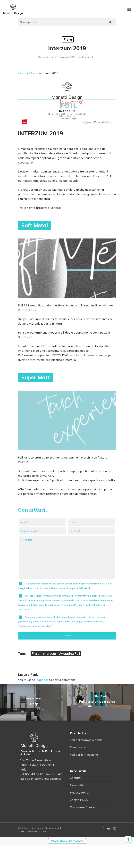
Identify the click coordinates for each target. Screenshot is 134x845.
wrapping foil (69, 653)
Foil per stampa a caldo (86, 740)
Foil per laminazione (84, 754)
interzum (49, 653)
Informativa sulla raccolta (67, 841)
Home (22, 73)
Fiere (68, 39)
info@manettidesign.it (46, 778)
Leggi (57, 604)
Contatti (75, 778)
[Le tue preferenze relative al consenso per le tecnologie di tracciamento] (128, 839)
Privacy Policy (80, 792)
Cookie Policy (79, 800)
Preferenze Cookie (82, 807)
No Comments (86, 57)
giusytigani (47, 57)
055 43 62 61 (34, 774)
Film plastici (78, 747)
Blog (32, 73)
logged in (42, 680)
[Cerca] (110, 22)
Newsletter (77, 785)
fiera (36, 653)
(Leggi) (21, 588)
